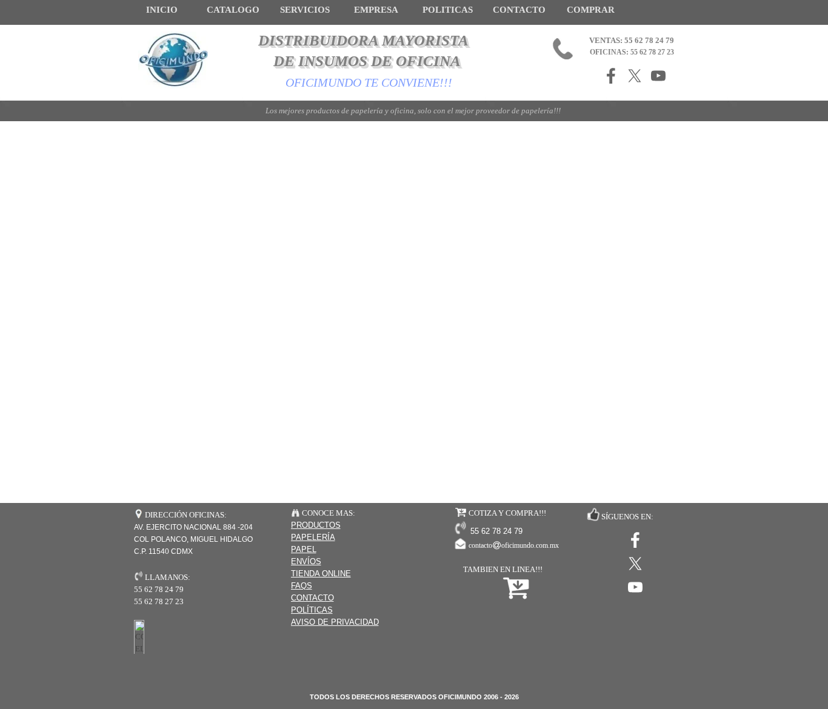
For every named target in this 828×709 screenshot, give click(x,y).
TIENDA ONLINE (321, 573)
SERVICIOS (305, 10)
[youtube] (658, 76)
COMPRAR (591, 10)
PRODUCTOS (316, 525)
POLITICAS (447, 10)
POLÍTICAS (312, 609)
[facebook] (611, 76)
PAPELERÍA (313, 537)
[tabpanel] (352, 567)
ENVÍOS (306, 561)
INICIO (162, 10)
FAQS (301, 585)
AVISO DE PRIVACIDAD (335, 622)
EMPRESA (376, 10)
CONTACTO (519, 10)
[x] (635, 76)
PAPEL (303, 549)
